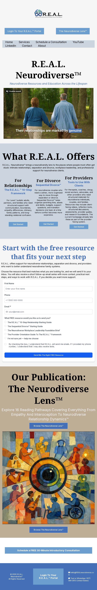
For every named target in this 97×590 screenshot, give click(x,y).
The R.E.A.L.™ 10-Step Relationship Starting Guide (30, 322)
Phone (7, 295)
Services (24, 42)
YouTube (78, 42)
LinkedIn (10, 45)
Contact (27, 45)
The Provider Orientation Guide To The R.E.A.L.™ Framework (34, 334)
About (42, 45)
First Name (9, 283)
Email (7, 306)
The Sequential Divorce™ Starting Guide (25, 326)
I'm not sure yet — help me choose (23, 338)
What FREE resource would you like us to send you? (27, 318)
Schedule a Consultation (51, 42)
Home (9, 42)
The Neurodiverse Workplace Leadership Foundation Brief (34, 330)
